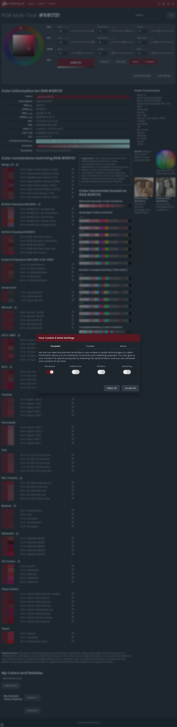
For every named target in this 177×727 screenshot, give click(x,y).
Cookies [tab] (90, 346)
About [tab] (123, 346)
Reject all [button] (111, 388)
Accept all (130, 388)
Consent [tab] (55, 346)
